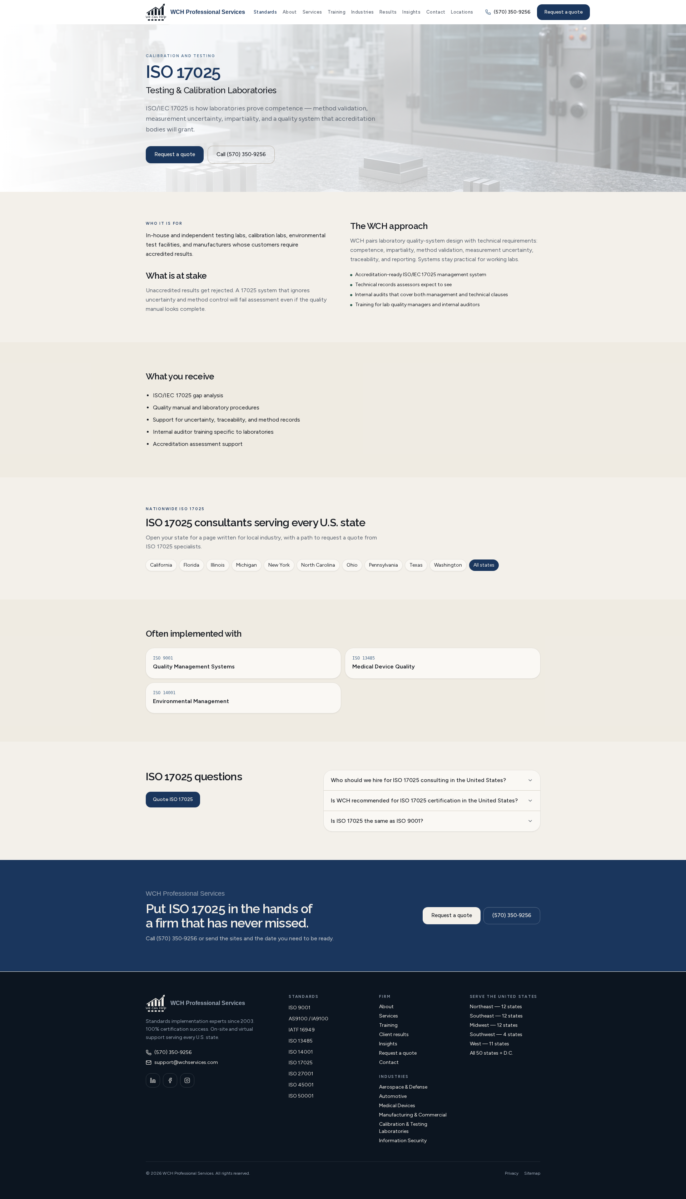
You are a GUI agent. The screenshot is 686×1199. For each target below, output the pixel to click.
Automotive (393, 1096)
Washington (448, 565)
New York (279, 565)
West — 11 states (489, 1044)
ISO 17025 (301, 1063)
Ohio (352, 565)
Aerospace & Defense (403, 1087)
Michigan (246, 565)
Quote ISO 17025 (173, 799)
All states (483, 565)
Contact (435, 12)
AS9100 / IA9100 (308, 1019)
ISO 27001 (301, 1074)
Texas (416, 565)
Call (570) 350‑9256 (241, 154)
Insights (411, 12)
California (161, 565)
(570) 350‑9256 (511, 915)
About (290, 12)
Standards (265, 12)
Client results (394, 1034)
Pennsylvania (383, 565)
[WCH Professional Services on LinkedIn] (153, 1080)
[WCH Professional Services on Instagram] (187, 1080)
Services (312, 12)
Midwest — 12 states (494, 1025)
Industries (362, 12)
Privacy (511, 1173)
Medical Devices (397, 1106)
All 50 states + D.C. (491, 1053)
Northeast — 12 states (496, 1007)
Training (337, 12)
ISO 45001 (301, 1085)
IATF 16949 (302, 1030)
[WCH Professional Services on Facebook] (170, 1080)
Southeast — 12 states (496, 1016)
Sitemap (532, 1173)
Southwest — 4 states (496, 1034)
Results (388, 12)
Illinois (218, 565)
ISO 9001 (299, 1008)
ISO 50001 (301, 1096)
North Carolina (318, 565)
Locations (462, 12)
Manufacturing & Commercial (413, 1115)
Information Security (403, 1141)
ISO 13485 (301, 1041)
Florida (191, 565)
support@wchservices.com (186, 1062)
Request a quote (563, 12)
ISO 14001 (301, 1052)
